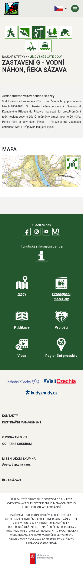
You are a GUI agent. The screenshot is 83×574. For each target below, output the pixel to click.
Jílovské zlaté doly (46, 56)
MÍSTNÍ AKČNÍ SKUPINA (19, 458)
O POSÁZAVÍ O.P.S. (14, 437)
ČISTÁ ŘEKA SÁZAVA (16, 465)
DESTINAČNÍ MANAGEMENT (22, 422)
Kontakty (10, 415)
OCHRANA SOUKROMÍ (17, 444)
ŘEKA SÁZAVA (11, 480)
